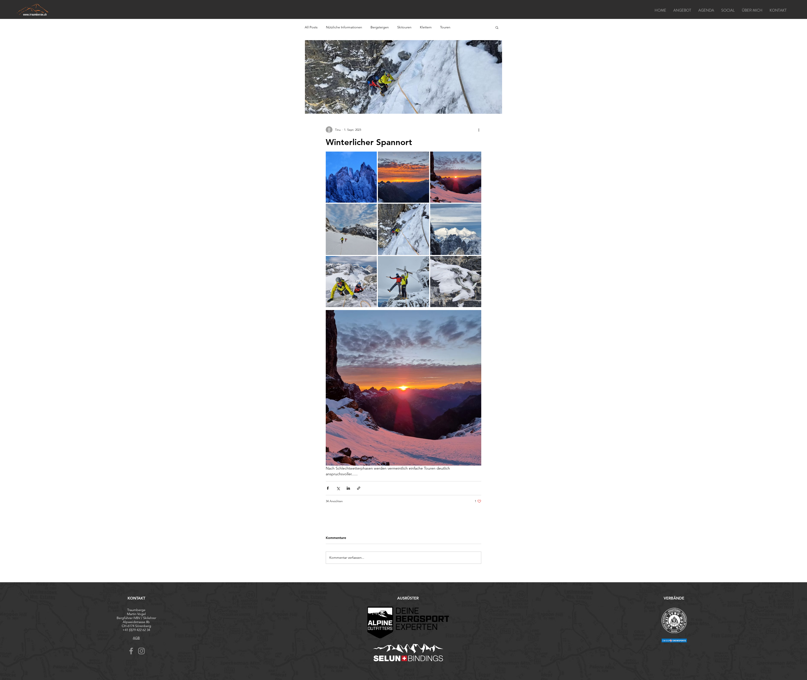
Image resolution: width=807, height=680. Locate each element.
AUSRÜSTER (408, 598)
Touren (445, 27)
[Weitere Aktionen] (478, 129)
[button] (497, 27)
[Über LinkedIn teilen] (348, 488)
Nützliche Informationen (344, 27)
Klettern (426, 27)
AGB (136, 638)
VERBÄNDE (674, 598)
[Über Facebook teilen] (328, 488)
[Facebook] (131, 651)
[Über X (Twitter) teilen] (338, 488)
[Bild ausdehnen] (351, 177)
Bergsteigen (380, 27)
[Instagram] (141, 651)
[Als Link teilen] (359, 488)
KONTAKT (136, 598)
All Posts (311, 27)
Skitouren (404, 27)
